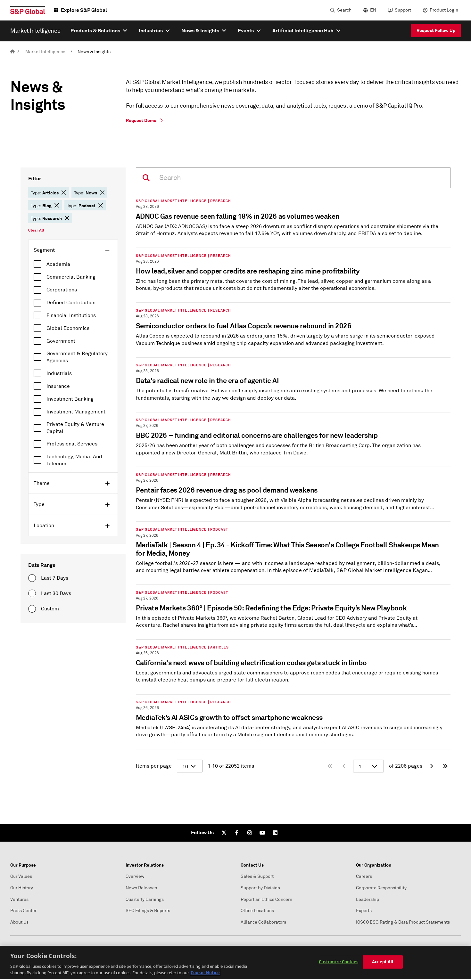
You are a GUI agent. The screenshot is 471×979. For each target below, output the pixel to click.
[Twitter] (224, 833)
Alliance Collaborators (263, 922)
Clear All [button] (36, 230)
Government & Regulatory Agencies (77, 357)
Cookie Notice (205, 972)
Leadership (367, 899)
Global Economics (67, 328)
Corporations (61, 290)
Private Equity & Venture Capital (75, 428)
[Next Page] (431, 766)
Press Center (23, 910)
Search (344, 10)
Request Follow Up (436, 30)
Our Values (21, 876)
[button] (63, 192)
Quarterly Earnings (145, 899)
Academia (58, 264)
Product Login (444, 10)
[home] (12, 51)
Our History (21, 888)
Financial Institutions (71, 315)
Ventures (19, 899)
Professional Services (71, 444)
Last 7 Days (54, 578)
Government (60, 341)
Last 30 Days (56, 593)
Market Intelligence (45, 51)
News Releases (141, 888)
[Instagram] (249, 833)
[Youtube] (262, 833)
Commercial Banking (70, 277)
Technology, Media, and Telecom (74, 460)
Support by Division (260, 888)
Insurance (58, 386)
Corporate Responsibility (381, 888)
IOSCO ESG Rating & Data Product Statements (403, 922)
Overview (135, 876)
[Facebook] (237, 833)
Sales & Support (257, 876)
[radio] (32, 578)
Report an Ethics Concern (266, 899)
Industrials (59, 373)
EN (373, 10)
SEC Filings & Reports (148, 910)
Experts (364, 910)
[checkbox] (73, 264)
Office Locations (257, 910)
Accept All (382, 962)
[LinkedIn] (275, 833)
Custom (50, 609)
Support (403, 10)
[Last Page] (445, 766)
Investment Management (75, 412)
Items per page (154, 766)
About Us (19, 922)
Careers (364, 876)
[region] (235, 962)
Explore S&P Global (84, 10)
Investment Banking (70, 399)
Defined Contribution (70, 302)
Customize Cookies (338, 962)
